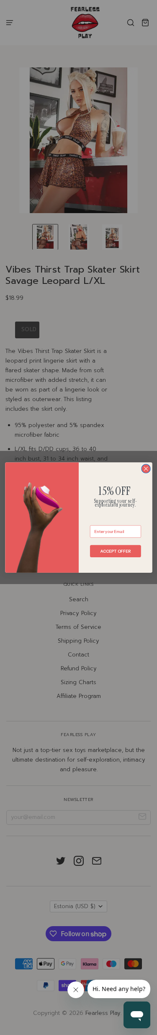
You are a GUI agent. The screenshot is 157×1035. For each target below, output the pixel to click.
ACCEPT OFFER (115, 551)
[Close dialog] (146, 468)
